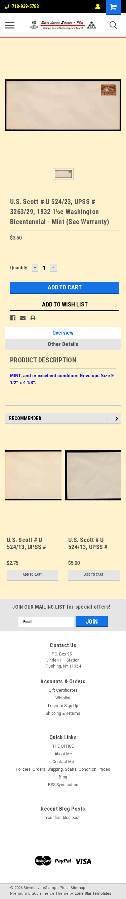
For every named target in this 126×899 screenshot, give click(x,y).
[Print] (33, 318)
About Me (63, 754)
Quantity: (19, 267)
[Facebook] (12, 318)
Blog (63, 777)
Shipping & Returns (63, 713)
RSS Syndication (63, 784)
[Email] (23, 318)
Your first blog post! (63, 817)
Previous (108, 418)
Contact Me (63, 761)
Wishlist (63, 698)
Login (53, 705)
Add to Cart (32, 574)
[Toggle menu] (9, 25)
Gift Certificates (63, 690)
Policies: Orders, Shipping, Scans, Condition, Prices (63, 769)
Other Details (63, 344)
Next (117, 418)
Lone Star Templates (93, 893)
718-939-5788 (25, 6)
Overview (63, 333)
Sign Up (71, 705)
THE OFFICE (63, 746)
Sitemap (78, 888)
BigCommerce (41, 893)
